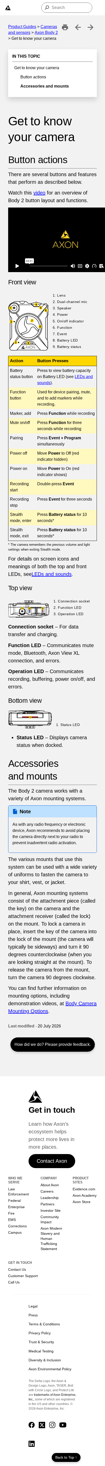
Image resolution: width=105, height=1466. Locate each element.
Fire (11, 1213)
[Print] (65, 27)
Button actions (33, 77)
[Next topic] (90, 27)
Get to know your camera (36, 68)
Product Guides (22, 27)
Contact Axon (52, 1161)
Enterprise (16, 1207)
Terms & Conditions (44, 1324)
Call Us (14, 1282)
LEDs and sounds (52, 574)
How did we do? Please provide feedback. (53, 1044)
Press (33, 1315)
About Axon (50, 1185)
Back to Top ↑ (66, 1457)
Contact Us (17, 1269)
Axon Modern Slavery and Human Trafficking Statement (51, 1238)
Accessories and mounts (44, 86)
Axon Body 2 (46, 32)
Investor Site (51, 1210)
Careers (47, 1191)
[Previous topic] (77, 27)
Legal (33, 1306)
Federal (14, 1200)
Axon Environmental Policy (50, 1369)
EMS (12, 1220)
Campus (15, 1232)
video (39, 193)
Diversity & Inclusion (45, 1360)
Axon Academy (85, 1195)
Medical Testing (41, 1351)
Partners (47, 1204)
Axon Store (81, 1202)
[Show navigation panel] (8, 8)
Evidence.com (84, 1189)
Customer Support (23, 1276)
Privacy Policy (40, 1333)
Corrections (17, 1226)
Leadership (50, 1198)
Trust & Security (41, 1342)
